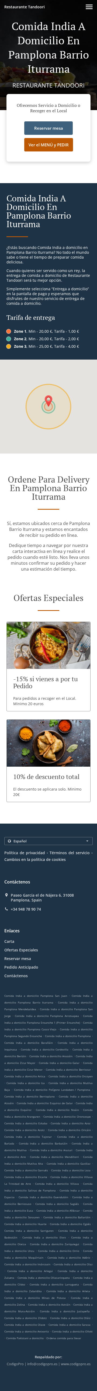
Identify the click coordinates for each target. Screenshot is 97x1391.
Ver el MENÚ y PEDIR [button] (49, 144)
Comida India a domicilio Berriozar (68, 1069)
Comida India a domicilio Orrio (58, 1251)
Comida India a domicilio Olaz (73, 1264)
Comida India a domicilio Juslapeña (65, 1311)
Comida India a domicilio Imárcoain (27, 1264)
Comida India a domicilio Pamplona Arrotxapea (47, 1016)
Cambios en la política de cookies (35, 859)
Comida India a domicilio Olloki (72, 1331)
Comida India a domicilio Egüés (70, 1224)
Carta (9, 941)
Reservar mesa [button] (48, 128)
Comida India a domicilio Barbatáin (43, 1143)
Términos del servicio (70, 852)
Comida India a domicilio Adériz (69, 1257)
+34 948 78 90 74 (26, 909)
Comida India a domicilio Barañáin (28, 1043)
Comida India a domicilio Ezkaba (25, 1123)
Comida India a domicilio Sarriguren (29, 1231)
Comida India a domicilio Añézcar (58, 1210)
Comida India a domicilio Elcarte (25, 1177)
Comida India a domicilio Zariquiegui (54, 1244)
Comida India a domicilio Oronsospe (67, 1116)
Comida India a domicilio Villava (57, 1184)
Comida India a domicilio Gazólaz (69, 1163)
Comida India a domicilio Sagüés (57, 1204)
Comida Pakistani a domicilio (25, 1338)
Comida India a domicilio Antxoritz (26, 1331)
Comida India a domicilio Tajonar (28, 1137)
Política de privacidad (24, 852)
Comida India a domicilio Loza (71, 1170)
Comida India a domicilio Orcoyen (70, 1076)
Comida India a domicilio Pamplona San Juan (35, 996)
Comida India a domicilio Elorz (44, 1237)
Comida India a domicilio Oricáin (69, 1130)
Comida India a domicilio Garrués (26, 1170)
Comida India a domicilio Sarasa (69, 1325)
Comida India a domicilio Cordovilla (44, 1049)
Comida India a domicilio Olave (24, 1325)
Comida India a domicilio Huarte (25, 1224)
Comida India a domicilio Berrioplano (29, 1096)
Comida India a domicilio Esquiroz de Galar (45, 1103)
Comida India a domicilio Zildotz (25, 1318)
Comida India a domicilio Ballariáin (66, 1217)
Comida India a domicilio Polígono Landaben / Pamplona (52, 1090)
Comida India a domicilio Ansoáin (51, 1056)
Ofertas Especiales (21, 949)
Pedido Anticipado (21, 967)
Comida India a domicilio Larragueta (54, 1284)
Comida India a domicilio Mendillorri (54, 1157)
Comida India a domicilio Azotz (24, 1130)
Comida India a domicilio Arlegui (30, 1271)
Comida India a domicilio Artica (24, 1076)
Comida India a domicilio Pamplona (68, 1036)
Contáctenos (16, 975)
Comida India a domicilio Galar (59, 1063)
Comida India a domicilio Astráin (49, 1304)
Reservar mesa (17, 958)
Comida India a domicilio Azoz (71, 1123)
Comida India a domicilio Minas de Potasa (35, 1298)
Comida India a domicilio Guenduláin (43, 1197)
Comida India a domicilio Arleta (68, 1291)
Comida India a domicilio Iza (25, 1083)
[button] (89, 7)
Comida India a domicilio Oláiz (70, 1318)
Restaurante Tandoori (24, 6)
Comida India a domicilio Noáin (57, 1110)
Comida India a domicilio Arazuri (51, 1150)
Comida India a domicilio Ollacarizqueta (44, 1278)
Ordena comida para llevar (63, 1338)
